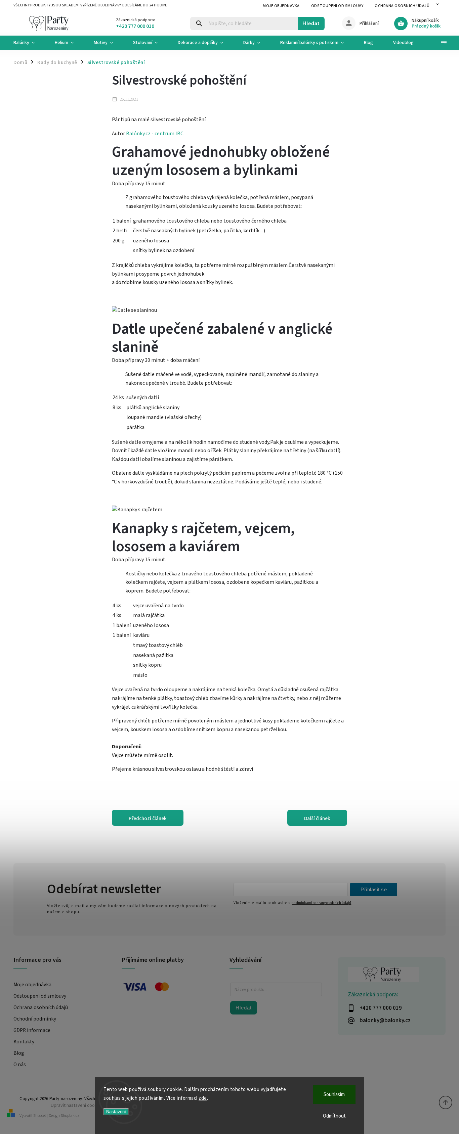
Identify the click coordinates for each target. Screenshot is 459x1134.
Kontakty (23, 1041)
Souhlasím (334, 1094)
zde (203, 1098)
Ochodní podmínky (34, 1019)
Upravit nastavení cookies (77, 1105)
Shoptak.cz (70, 1116)
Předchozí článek (148, 818)
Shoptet (39, 1116)
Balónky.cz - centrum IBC (154, 133)
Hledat (311, 23)
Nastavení (116, 1111)
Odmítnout (334, 1116)
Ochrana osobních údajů (402, 6)
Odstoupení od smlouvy (337, 6)
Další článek (317, 818)
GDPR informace (31, 1030)
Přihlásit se (374, 889)
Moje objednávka (281, 6)
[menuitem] (29, 43)
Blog (18, 1053)
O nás (19, 1064)
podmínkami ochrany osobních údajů (321, 903)
